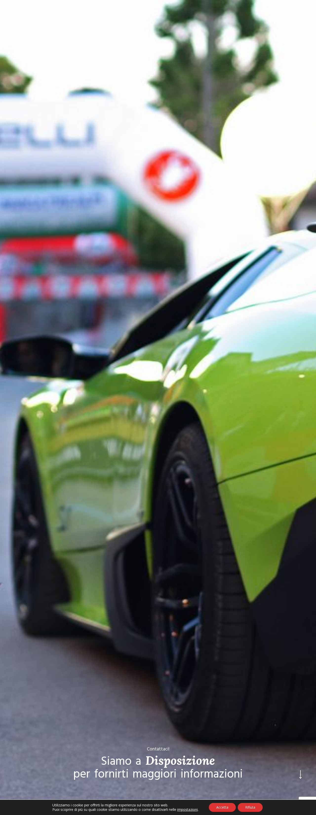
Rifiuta (250, 807)
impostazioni (187, 809)
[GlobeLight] (31, 20)
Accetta (222, 807)
